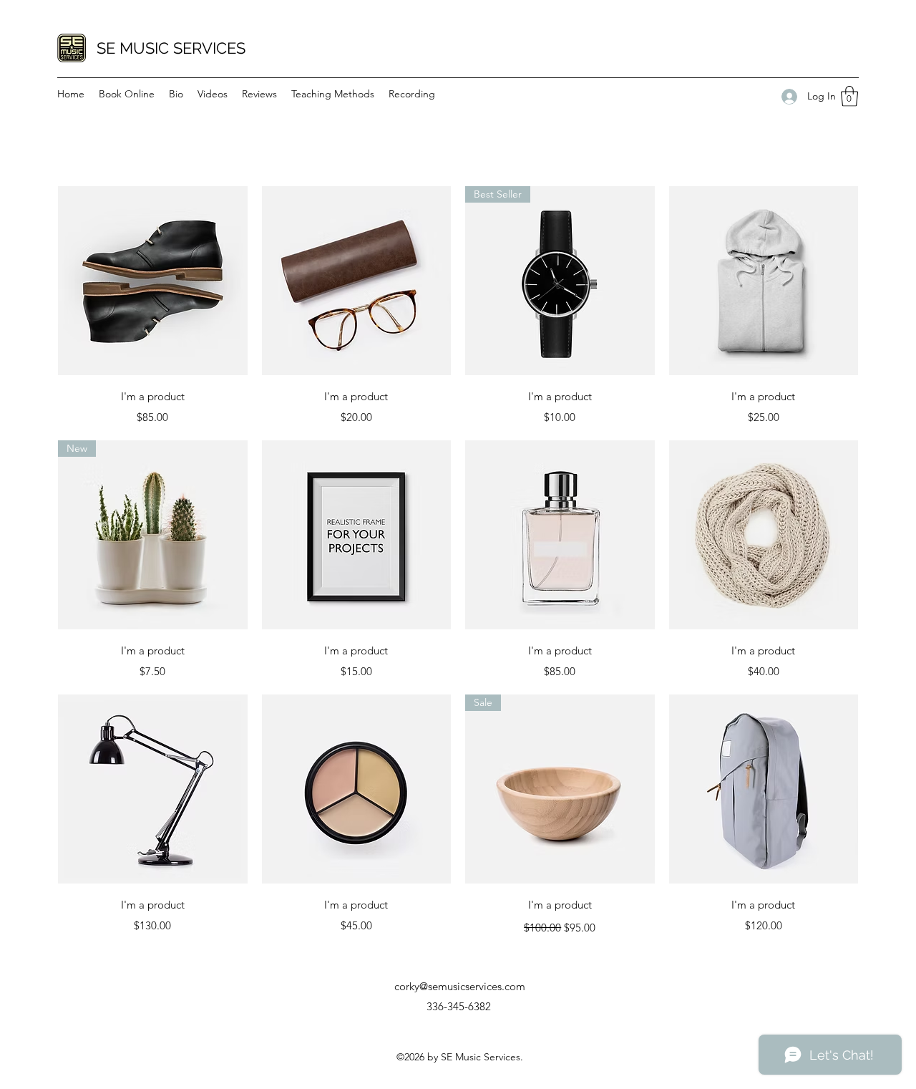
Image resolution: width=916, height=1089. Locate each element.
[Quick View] (153, 281)
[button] (849, 96)
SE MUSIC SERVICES (171, 48)
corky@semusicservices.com (459, 986)
